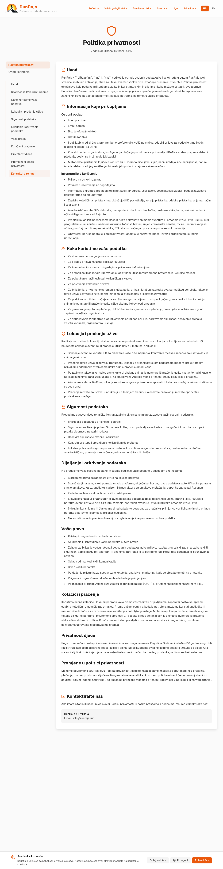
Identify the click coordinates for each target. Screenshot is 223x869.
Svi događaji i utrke (115, 8)
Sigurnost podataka (23, 119)
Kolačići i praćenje (23, 146)
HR (205, 8)
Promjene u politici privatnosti (23, 164)
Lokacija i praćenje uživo (27, 111)
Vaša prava (18, 139)
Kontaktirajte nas (22, 173)
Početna (94, 8)
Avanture (162, 8)
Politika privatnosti (21, 65)
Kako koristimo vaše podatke (24, 102)
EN (213, 8)
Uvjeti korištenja (18, 72)
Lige (175, 8)
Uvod (14, 84)
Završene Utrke (142, 8)
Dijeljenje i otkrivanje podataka (24, 129)
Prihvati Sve (202, 860)
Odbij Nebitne (158, 860)
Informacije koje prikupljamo (29, 92)
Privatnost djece (21, 154)
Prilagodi (182, 860)
